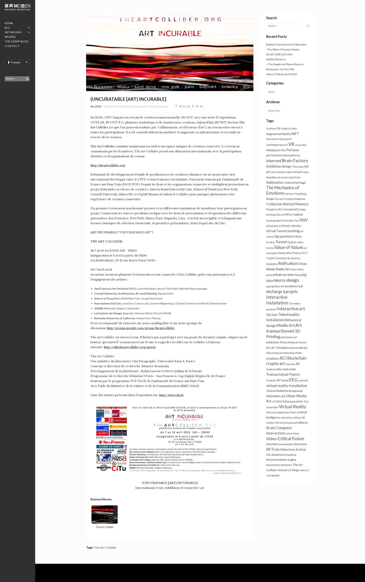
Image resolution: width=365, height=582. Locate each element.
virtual (297, 172)
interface (289, 193)
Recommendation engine (281, 459)
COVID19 (277, 401)
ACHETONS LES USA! (279, 54)
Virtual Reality (292, 406)
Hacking (292, 347)
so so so (283, 177)
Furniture (271, 128)
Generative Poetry (289, 253)
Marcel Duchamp (284, 422)
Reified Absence (276, 59)
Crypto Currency (276, 258)
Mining (298, 275)
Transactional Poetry (283, 374)
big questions (284, 236)
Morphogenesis (293, 390)
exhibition (272, 342)
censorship (300, 145)
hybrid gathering (291, 155)
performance (274, 155)
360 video (272, 314)
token (294, 269)
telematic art (275, 396)
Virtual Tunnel (276, 231)
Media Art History (297, 342)
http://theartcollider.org (107, 165)
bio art (281, 214)
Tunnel (281, 241)
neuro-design (286, 280)
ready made (289, 369)
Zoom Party (294, 177)
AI (298, 363)
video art (304, 470)
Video (152, 106)
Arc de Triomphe (277, 347)
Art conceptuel (287, 209)
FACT (305, 253)
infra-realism (294, 214)
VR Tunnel (282, 380)
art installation (289, 286)
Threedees (294, 303)
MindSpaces (273, 150)
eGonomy (272, 225)
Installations (122, 106)
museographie (273, 220)
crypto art (275, 363)
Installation (272, 264)
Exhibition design (279, 166)
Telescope (297, 166)
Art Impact (271, 214)
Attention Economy (283, 454)
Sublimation (274, 182)
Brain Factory (295, 160)
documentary (273, 465)
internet (273, 160)
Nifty (278, 369)
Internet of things (288, 470)
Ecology (301, 209)
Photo (284, 342)
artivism (297, 417)
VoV (304, 219)
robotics (295, 225)
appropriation (273, 286)
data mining (272, 353)
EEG (293, 379)
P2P (279, 128)
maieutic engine (284, 172)
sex (273, 172)
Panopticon (272, 209)
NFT (295, 133)
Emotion (270, 242)
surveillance (301, 422)
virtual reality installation (286, 385)
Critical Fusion (291, 438)
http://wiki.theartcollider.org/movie (130, 347)
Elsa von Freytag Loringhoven (290, 199)
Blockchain (296, 358)
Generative (300, 444)
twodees (271, 177)
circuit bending (286, 353)
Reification (288, 263)
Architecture (285, 449)
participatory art (288, 337)
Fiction (293, 128)
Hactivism (272, 444)
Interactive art (291, 308)
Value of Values (288, 247)
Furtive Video (292, 433)
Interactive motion (275, 139)
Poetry (293, 412)
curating (293, 231)
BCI (283, 358)
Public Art (283, 269)
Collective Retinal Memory (287, 204)
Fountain (270, 380)
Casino (305, 172)
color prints (286, 417)
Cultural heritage (295, 182)
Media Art (286, 325)
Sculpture (271, 369)
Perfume (292, 150)
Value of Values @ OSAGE (281, 74)
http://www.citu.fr (171, 395)
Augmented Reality (278, 134)
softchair (284, 225)
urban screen (283, 274)
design (270, 198)
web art (303, 347)
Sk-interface (293, 258)
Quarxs (292, 242)
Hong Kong (300, 193)
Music (298, 236)
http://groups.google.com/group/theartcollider (141, 328)
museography (285, 444)
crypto (285, 128)
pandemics (286, 465)
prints (299, 401)
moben (163, 106)
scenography (273, 475)
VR (291, 144)
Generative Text (290, 220)
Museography (139, 106)
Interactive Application (277, 412)
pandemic (271, 309)
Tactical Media (274, 390)
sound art (303, 380)
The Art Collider (105, 547)
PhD (283, 150)
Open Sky (290, 364)
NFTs (270, 449)
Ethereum (289, 401)
